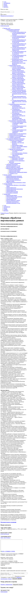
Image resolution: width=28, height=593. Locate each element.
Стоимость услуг (13, 173)
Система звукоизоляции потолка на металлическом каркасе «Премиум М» (18, 87)
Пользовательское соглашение (8, 522)
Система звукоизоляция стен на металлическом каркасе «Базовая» (19, 33)
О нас (4, 1)
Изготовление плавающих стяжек (17, 120)
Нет (8, 590)
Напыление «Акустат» (17, 159)
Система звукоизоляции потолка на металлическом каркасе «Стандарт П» (18, 72)
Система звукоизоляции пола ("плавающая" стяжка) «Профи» (19, 127)
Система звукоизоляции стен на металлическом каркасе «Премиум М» (19, 49)
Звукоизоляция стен (14, 30)
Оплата (5, 4)
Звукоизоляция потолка (15, 65)
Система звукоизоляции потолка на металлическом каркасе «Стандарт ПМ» (18, 80)
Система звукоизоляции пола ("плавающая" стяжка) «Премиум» (19, 131)
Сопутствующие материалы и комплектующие (13, 180)
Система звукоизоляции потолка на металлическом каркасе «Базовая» (18, 68)
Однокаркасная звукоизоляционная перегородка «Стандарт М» (18, 110)
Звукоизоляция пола (11, 187)
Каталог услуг (6, 28)
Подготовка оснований (12, 192)
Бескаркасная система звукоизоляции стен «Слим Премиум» (18, 63)
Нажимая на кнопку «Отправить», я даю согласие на (13, 577)
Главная (2, 213)
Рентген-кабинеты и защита (13, 167)
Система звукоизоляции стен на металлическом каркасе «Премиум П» (19, 45)
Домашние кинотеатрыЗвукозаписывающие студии (13, 165)
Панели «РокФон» (16, 147)
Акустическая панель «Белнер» (19, 153)
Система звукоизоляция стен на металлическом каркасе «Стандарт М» (19, 41)
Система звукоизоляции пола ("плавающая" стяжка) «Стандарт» (19, 123)
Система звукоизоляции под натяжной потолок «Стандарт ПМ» (19, 101)
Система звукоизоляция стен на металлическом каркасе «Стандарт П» (19, 37)
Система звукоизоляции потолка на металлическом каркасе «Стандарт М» (18, 76)
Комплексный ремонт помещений (14, 168)
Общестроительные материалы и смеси (16, 182)
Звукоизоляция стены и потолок (14, 196)
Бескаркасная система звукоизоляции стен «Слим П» (19, 59)
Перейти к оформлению (6, 584)
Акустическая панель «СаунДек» (17, 151)
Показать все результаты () (7, 15)
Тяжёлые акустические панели (16, 149)
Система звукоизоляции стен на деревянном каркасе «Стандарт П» (19, 53)
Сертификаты (6, 3)
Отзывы (5, 5)
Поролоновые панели (17, 145)
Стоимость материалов (14, 137)
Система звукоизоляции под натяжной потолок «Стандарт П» (19, 98)
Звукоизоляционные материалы (14, 176)
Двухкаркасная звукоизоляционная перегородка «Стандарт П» (18, 114)
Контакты (5, 6)
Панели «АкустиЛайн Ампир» (19, 146)
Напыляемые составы (14, 156)
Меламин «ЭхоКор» (17, 141)
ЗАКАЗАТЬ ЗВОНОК (16, 578)
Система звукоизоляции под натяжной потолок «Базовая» (19, 90)
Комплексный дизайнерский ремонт (18, 172)
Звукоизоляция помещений (13, 29)
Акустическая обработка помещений (15, 138)
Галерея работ (6, 194)
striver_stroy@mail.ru (5, 537)
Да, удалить (3, 590)
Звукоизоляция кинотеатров (16, 135)
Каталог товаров (7, 174)
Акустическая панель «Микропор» (17, 155)
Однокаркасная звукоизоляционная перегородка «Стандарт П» (18, 107)
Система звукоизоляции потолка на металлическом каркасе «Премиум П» (18, 83)
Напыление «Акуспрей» (18, 158)
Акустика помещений (11, 198)
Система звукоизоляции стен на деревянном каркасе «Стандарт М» (19, 56)
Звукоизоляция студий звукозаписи (17, 133)
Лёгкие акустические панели (16, 140)
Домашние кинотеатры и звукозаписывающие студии (13, 202)
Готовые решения (7, 183)
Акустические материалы (12, 178)
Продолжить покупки (17, 584)
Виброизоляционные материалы (14, 177)
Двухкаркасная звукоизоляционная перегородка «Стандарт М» (18, 118)
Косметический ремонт (15, 169)
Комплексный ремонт (14, 171)
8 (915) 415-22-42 (5, 25)
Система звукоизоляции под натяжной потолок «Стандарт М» (19, 94)
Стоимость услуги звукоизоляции (17, 136)
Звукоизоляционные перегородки (17, 104)
